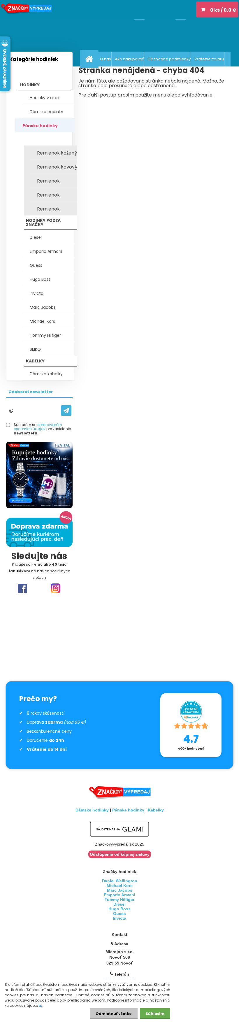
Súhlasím (155, 1013)
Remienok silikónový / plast (56, 182)
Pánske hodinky (40, 126)
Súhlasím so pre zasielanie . (42, 429)
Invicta (36, 293)
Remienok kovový (57, 167)
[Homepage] (90, 59)
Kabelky (156, 810)
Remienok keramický (49, 210)
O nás (105, 59)
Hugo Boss (40, 279)
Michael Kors (42, 321)
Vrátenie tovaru (209, 59)
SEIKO (35, 349)
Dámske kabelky (46, 374)
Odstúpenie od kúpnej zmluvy (120, 854)
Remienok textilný (48, 196)
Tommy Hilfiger (45, 335)
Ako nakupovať (129, 59)
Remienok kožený (57, 153)
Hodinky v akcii (44, 98)
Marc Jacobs (43, 307)
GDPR (94, 74)
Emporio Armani (46, 251)
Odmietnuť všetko (114, 1013)
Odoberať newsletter (30, 391)
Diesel (36, 237)
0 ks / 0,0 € (223, 10)
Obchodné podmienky (169, 59)
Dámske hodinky (46, 112)
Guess (36, 265)
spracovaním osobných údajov (38, 426)
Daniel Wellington (119, 881)
